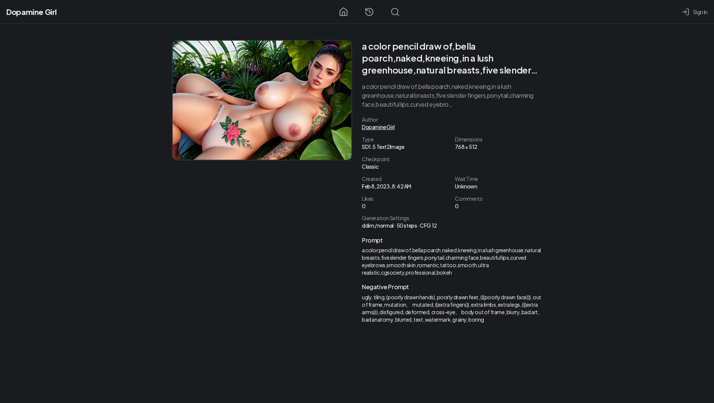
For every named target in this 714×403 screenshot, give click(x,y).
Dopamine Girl (31, 11)
